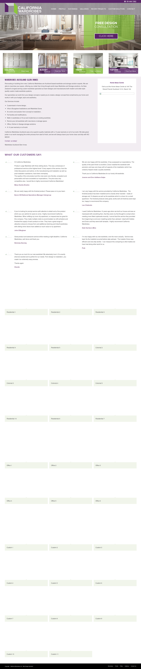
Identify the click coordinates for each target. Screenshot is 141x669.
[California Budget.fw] (53, 63)
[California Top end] (123, 63)
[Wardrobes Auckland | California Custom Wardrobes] (24, 9)
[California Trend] (88, 63)
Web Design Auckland (28, 666)
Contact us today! (11, 141)
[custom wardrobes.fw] (17, 63)
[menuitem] (53, 9)
